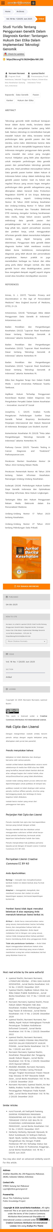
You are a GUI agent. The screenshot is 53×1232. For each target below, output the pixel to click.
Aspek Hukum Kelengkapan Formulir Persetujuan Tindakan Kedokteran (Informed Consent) (29, 1026)
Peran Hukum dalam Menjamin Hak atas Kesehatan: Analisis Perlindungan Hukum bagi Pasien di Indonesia (29, 1006)
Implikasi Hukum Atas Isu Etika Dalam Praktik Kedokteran (28, 991)
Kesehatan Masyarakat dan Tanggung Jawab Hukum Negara (27, 1056)
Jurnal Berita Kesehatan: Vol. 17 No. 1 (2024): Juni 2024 (29, 996)
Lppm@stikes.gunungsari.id (15, 1189)
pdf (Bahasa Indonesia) (27, 586)
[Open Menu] (3, 3)
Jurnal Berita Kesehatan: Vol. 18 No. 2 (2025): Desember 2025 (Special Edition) (29, 1061)
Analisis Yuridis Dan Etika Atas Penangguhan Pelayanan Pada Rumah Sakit (27, 1091)
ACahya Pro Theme (34, 1226)
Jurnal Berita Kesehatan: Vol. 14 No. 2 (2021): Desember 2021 (29, 985)
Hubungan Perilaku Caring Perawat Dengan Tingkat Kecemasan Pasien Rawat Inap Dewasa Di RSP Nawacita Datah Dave (29, 1074)
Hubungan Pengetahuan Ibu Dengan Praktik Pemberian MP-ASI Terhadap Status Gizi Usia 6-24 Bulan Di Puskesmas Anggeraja (29, 1142)
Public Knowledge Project (14, 1201)
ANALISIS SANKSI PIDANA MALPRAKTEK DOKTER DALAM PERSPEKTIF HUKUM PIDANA (28, 1043)
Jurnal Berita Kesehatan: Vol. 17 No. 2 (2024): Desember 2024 (29, 1014)
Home (7, 11)
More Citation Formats (17, 641)
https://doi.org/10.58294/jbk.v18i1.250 (25, 60)
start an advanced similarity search (33, 1159)
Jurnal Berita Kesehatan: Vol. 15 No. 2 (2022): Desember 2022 (29, 1032)
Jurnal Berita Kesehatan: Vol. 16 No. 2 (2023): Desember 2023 (29, 1080)
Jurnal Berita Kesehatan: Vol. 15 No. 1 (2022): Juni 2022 (28, 1047)
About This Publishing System (16, 1198)
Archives (20, 11)
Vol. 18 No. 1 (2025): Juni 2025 (19, 19)
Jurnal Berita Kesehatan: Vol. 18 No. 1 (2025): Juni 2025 (27, 1151)
